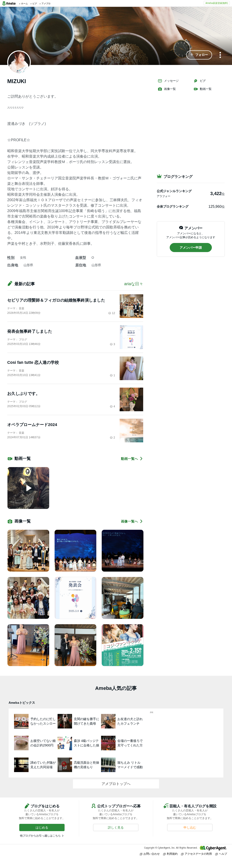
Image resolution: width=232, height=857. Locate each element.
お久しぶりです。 (23, 393)
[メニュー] (220, 55)
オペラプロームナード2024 (32, 424)
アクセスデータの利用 (198, 854)
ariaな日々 (133, 284)
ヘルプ (223, 854)
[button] (199, 54)
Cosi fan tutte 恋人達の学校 (33, 362)
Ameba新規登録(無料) (216, 3)
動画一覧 (206, 89)
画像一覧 (170, 89)
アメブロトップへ (116, 784)
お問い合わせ (151, 854)
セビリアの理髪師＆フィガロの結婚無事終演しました (56, 300)
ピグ (203, 80)
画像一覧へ (129, 521)
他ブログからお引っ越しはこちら (40, 835)
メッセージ (171, 80)
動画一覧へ (129, 459)
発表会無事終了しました (29, 331)
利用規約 (172, 854)
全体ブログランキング (172, 206)
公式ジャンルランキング (174, 191)
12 (113, 313)
